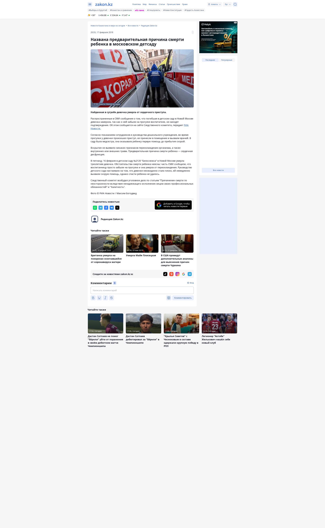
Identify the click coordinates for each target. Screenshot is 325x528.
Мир (145, 4)
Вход (192, 283)
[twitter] (117, 207)
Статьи (162, 4)
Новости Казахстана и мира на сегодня (108, 25)
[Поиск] (235, 4)
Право (185, 4)
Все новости (133, 25)
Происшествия (173, 4)
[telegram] (100, 207)
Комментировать (183, 297)
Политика (136, 4)
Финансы (153, 4)
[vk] (111, 207)
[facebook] (106, 207)
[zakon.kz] (104, 4)
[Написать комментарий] (142, 290)
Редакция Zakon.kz (149, 25)
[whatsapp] (95, 207)
